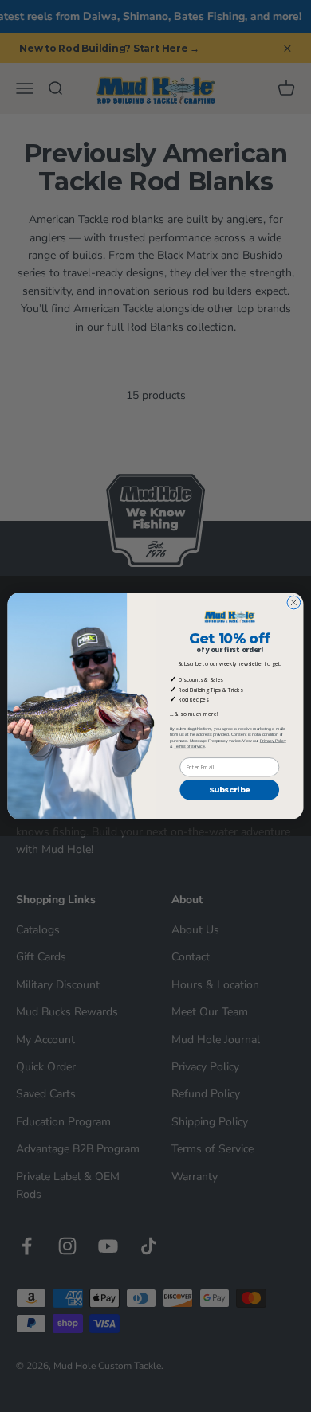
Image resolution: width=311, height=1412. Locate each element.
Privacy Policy (273, 740)
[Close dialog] (294, 602)
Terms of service (189, 747)
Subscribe (229, 789)
